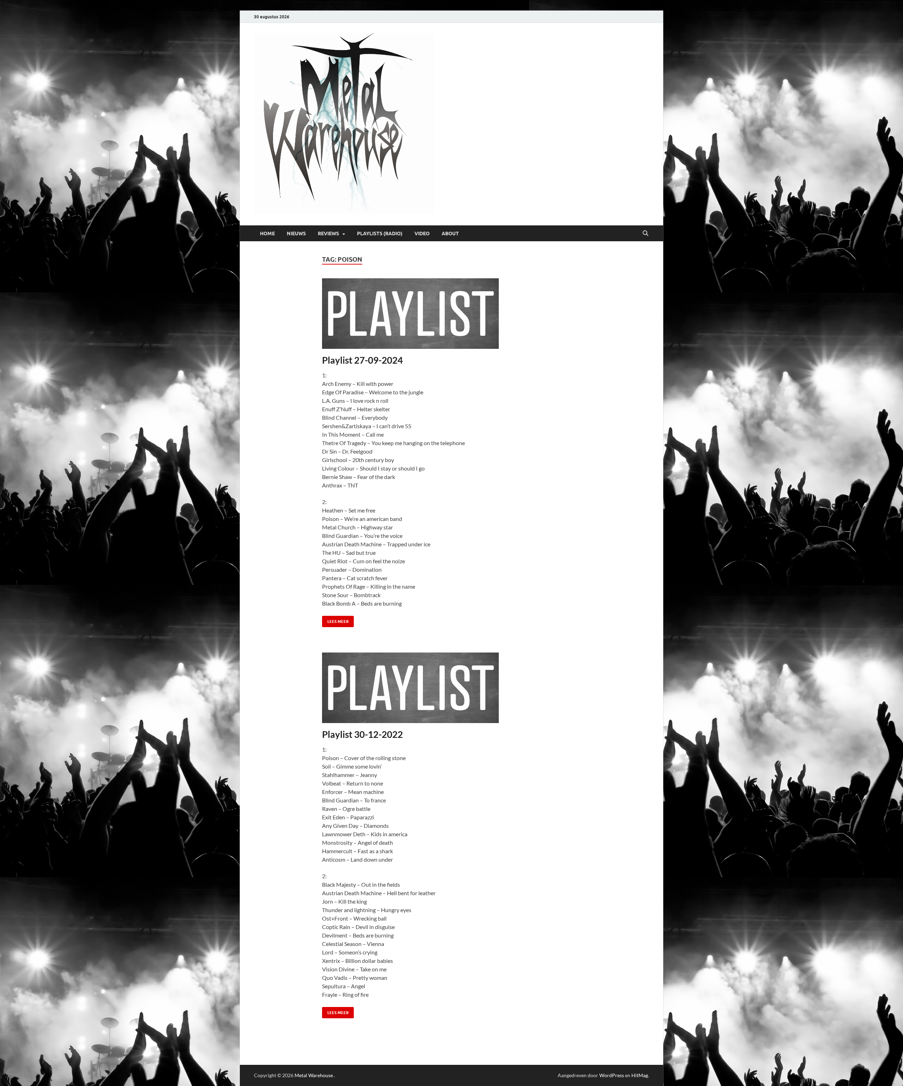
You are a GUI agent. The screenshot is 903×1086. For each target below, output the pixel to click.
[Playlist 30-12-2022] (451, 688)
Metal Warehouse (314, 1075)
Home (267, 233)
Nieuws (296, 233)
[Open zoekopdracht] (645, 233)
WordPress (611, 1075)
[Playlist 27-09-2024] (451, 313)
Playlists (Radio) (379, 233)
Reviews (328, 233)
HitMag (639, 1075)
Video (422, 233)
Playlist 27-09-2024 (362, 360)
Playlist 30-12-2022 (362, 734)
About (450, 233)
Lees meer (335, 620)
